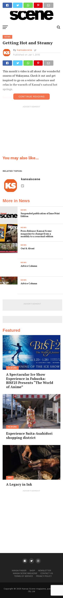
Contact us (46, 573)
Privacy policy (44, 576)
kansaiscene (24, 49)
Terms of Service (23, 576)
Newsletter (44, 570)
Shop (32, 570)
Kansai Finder (19, 570)
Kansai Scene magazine (25, 573)
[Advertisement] (31, 131)
